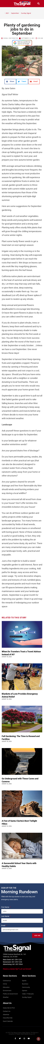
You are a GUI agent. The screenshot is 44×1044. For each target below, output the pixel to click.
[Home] (2, 13)
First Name (5, 907)
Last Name (5, 916)
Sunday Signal (26, 13)
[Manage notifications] (38, 1039)
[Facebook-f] (15, 1038)
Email (3, 925)
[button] (5, 4)
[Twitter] (20, 1038)
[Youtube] (29, 1038)
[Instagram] (24, 1038)
